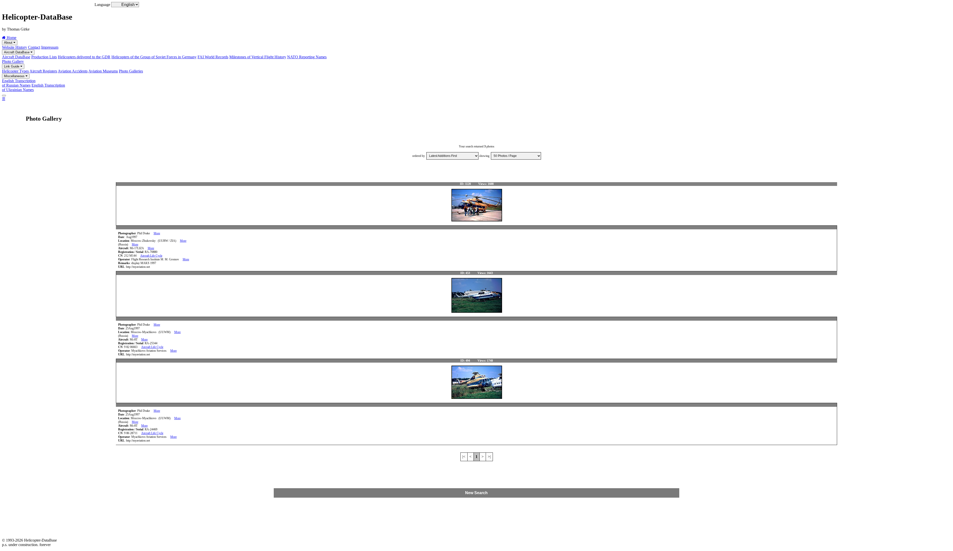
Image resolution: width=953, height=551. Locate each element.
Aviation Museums (103, 71)
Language (102, 4)
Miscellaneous (15, 76)
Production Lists (44, 57)
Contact (34, 47)
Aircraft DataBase (17, 52)
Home (11, 37)
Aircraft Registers (43, 71)
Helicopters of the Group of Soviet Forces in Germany (154, 57)
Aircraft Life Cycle (151, 255)
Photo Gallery (13, 61)
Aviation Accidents (73, 71)
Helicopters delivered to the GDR (84, 57)
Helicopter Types (15, 71)
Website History (14, 47)
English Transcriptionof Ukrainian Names (33, 87)
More (157, 233)
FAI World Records (213, 57)
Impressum (49, 47)
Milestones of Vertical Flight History (257, 57)
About (8, 42)
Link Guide (12, 66)
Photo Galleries (131, 71)
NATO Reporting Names (307, 57)
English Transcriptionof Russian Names (18, 83)
